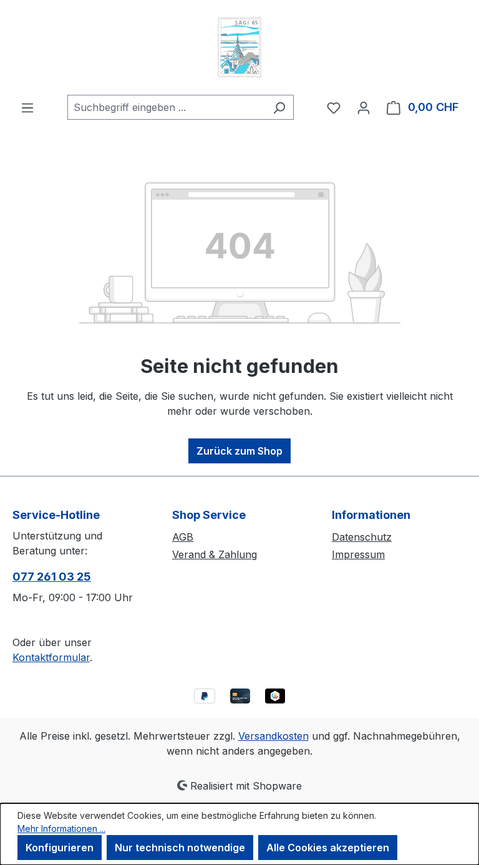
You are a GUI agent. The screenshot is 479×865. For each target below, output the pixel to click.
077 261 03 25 (51, 576)
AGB (182, 537)
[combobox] (166, 107)
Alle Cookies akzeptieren (327, 847)
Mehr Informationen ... (61, 828)
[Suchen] (279, 107)
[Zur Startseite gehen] (239, 47)
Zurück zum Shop (239, 451)
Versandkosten (273, 736)
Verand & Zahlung (214, 554)
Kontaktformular (51, 657)
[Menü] (27, 107)
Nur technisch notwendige (180, 847)
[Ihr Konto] (364, 107)
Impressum (358, 554)
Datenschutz (362, 537)
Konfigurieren (60, 847)
